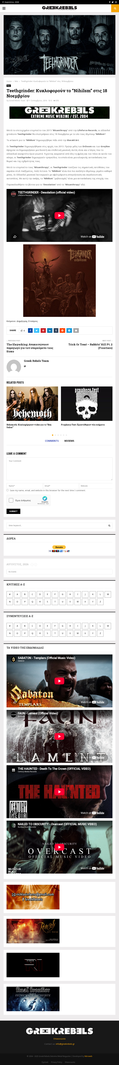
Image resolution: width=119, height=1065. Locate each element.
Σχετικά (45, 1062)
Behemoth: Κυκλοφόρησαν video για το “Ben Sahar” (29, 426)
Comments (52, 440)
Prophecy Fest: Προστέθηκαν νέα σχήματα (83, 424)
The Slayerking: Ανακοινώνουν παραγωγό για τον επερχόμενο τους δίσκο (30, 348)
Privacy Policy (56, 1062)
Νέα (8, 86)
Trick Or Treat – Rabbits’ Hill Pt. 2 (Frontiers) (90, 346)
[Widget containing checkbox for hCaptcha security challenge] (28, 500)
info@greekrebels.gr (65, 1044)
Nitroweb (88, 1056)
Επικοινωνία (59, 1038)
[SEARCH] (109, 525)
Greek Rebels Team (17, 100)
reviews (69, 440)
